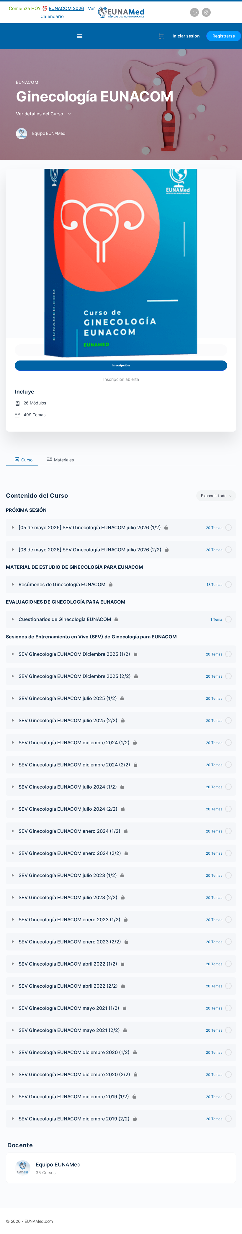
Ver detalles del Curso (40, 114)
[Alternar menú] (80, 36)
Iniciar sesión (186, 35)
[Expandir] (13, 527)
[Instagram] (206, 12)
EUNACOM (27, 82)
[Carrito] (161, 36)
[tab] (22, 460)
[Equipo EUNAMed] (22, 1167)
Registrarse (223, 35)
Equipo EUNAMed (58, 1164)
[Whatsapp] (194, 12)
